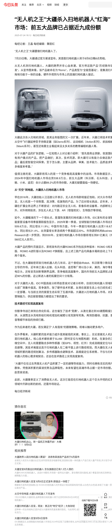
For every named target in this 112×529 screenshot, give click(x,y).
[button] (24, 5)
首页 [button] (105, 497)
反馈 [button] (105, 507)
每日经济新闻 (39, 35)
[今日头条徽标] (11, 5)
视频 (49, 4)
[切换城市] (43, 5)
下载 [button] (105, 515)
